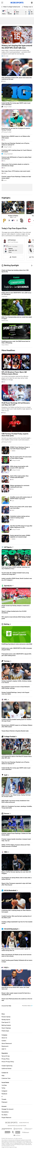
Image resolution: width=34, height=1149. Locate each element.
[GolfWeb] (17, 1139)
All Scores (10, 12)
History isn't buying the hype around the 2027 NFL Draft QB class (17, 41)
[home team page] (6, 249)
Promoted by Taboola (26, 1009)
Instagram (4, 1095)
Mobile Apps (5, 1034)
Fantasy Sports (6, 1023)
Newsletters (5, 1116)
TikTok (3, 1092)
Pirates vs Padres (13, 212)
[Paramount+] (28, 1132)
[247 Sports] (7, 1132)
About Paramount (7, 1047)
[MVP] (17, 1135)
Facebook (4, 1097)
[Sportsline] (18, 1132)
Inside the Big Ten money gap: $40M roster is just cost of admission (17, 95)
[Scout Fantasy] (25, 1136)
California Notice (6, 1072)
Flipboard (4, 1106)
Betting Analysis (6, 1029)
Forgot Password (6, 1121)
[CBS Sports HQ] (24, 1126)
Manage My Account (7, 1113)
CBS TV (4, 1053)
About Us (4, 1041)
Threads (4, 1103)
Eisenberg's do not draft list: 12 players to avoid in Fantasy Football (17, 121)
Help (3, 1079)
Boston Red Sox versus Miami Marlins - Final (20, 12)
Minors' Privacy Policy (8, 1065)
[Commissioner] (9, 1135)
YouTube (4, 1089)
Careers (4, 1044)
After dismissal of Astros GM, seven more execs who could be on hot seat (17, 70)
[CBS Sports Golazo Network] (17, 1129)
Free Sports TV (6, 1026)
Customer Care (6, 1082)
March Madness (6, 1032)
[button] (2, 2)
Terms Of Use (5, 1060)
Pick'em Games (6, 1020)
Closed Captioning (7, 1069)
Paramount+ (5, 1050)
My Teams (4, 1118)
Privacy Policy (5, 1063)
